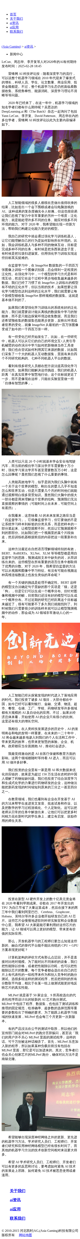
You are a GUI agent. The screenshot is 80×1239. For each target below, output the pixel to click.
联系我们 (16, 31)
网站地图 (25, 1235)
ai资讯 (14, 23)
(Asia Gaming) (11, 46)
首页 (13, 14)
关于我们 (16, 18)
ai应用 (14, 27)
